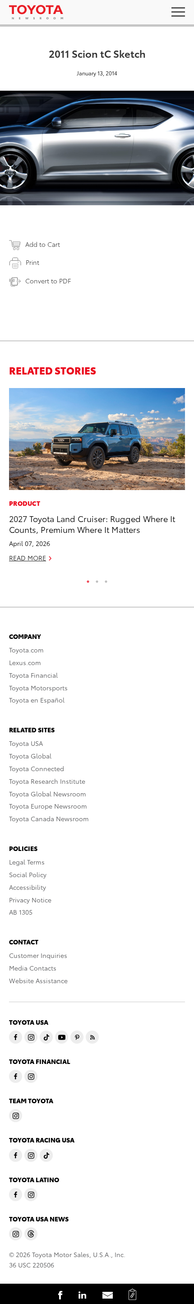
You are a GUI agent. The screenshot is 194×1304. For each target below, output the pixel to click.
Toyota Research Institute (47, 781)
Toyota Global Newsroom (47, 793)
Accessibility (27, 887)
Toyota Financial (33, 675)
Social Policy (27, 874)
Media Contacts (32, 967)
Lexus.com (25, 662)
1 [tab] (88, 579)
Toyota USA (26, 743)
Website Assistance (38, 980)
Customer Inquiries (38, 955)
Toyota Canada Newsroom (49, 818)
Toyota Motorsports (38, 687)
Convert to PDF (48, 280)
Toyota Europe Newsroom (48, 805)
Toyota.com (26, 649)
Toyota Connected (36, 768)
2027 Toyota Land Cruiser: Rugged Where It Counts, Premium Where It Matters (92, 523)
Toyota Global (30, 755)
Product (24, 503)
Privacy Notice (30, 899)
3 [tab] (106, 579)
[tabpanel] (97, 479)
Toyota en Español (37, 699)
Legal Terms (27, 861)
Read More (27, 557)
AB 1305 (20, 911)
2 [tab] (97, 579)
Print (32, 262)
